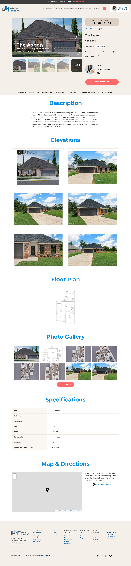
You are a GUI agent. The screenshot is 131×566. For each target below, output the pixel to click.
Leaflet (56, 511)
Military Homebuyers (68, 539)
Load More (65, 384)
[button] (48, 8)
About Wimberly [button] (85, 8)
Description (34, 92)
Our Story (83, 532)
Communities (37, 532)
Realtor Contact (95, 539)
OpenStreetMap (69, 511)
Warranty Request (95, 535)
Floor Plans (89, 29)
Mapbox (62, 511)
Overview (22, 92)
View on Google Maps (103, 484)
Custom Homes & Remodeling (38, 541)
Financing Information (67, 535)
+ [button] (15, 475)
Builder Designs (46, 555)
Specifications (88, 92)
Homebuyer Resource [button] (70, 8)
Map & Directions (105, 92)
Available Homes (38, 534)
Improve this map (77, 511)
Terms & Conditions (111, 535)
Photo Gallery (73, 92)
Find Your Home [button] (47, 8)
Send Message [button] (102, 82)
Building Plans (37, 536)
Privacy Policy (111, 532)
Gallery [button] (58, 8)
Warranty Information (67, 543)
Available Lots (37, 538)
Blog (81, 538)
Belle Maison (100, 46)
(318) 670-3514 (19, 544)
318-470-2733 (104, 70)
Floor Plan (59, 92)
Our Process (67, 532)
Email (101, 73)
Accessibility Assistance (111, 539)
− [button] (15, 478)
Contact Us (96, 532)
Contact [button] (96, 8)
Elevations (47, 92)
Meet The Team (82, 535)
